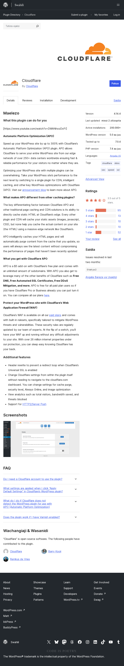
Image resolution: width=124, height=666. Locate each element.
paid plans (55, 315)
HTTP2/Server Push (34, 404)
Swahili (15, 642)
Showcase (39, 582)
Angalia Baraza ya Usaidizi (101, 277)
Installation (46, 100)
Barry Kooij (54, 551)
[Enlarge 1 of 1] (75, 425)
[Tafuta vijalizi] (37, 26)
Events (98, 588)
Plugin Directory (11, 14)
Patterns (38, 599)
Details (11, 100)
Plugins (37, 593)
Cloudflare (32, 86)
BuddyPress (12, 627)
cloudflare (107, 163)
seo (103, 170)
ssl (118, 170)
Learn (67, 582)
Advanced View (95, 179)
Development (68, 100)
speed (111, 170)
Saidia (117, 100)
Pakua (115, 83)
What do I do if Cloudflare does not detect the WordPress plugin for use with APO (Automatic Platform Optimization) (27, 503)
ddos (116, 163)
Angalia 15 (115, 156)
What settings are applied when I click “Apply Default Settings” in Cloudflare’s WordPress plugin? (33, 490)
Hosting (7, 593)
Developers (70, 593)
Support (68, 588)
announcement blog (34, 190)
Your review (92, 238)
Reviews (27, 100)
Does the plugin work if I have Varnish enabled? (31, 517)
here (46, 295)
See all (117, 238)
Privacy (7, 599)
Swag (99, 599)
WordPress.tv (73, 599)
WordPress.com (14, 610)
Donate (100, 593)
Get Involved (101, 582)
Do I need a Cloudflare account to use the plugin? (32, 479)
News (6, 588)
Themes (38, 588)
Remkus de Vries (20, 559)
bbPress (9, 621)
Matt (7, 616)
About (6, 582)
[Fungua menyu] (119, 5)
